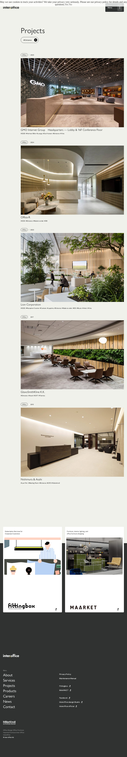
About (8, 675)
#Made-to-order (38, 220)
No (70, 4)
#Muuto (79, 308)
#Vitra (62, 133)
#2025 (23, 133)
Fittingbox (63, 686)
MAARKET (63, 690)
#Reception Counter (32, 308)
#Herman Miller (31, 133)
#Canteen (43, 308)
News (7, 701)
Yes (66, 4)
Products (9, 691)
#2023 (23, 308)
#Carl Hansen (47, 133)
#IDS (45, 220)
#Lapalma (50, 308)
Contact (9, 706)
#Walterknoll (55, 483)
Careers (9, 696)
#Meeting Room (33, 483)
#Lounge (39, 133)
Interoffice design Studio (69, 702)
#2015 (49, 483)
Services (9, 680)
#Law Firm (24, 483)
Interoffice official (66, 706)
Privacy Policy (65, 674)
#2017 (36, 395)
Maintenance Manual (67, 678)
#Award (30, 395)
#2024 (23, 220)
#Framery (42, 395)
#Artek (84, 308)
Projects (9, 685)
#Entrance (56, 133)
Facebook (63, 697)
